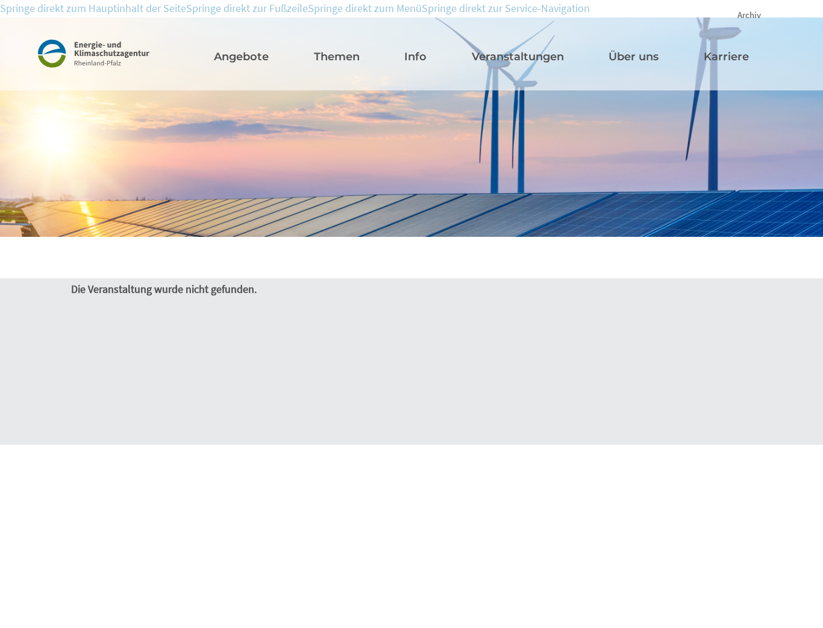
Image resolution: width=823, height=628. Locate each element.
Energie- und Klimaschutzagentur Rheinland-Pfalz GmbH (108, 66)
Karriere (726, 56)
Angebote (241, 56)
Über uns (634, 56)
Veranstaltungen (518, 56)
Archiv (749, 14)
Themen (337, 56)
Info (415, 56)
